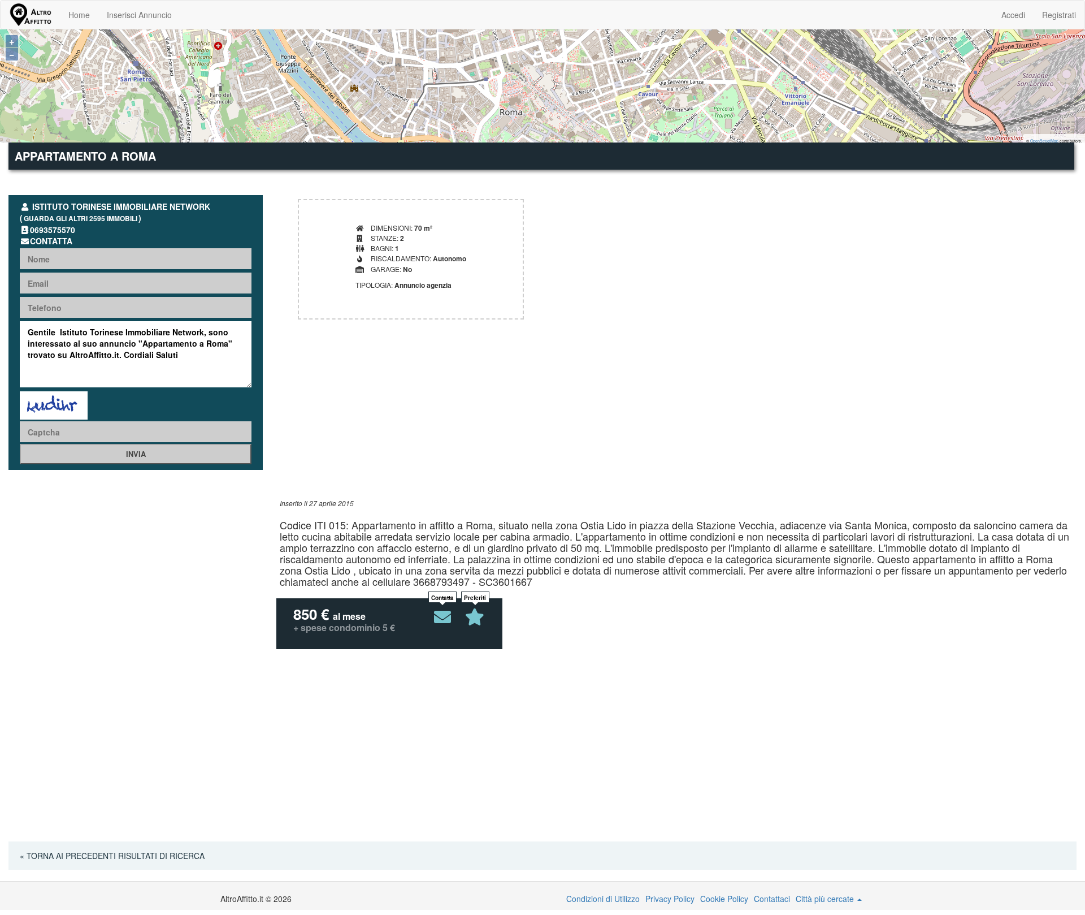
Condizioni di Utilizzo (603, 898)
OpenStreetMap (1044, 141)
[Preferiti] (475, 616)
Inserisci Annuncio (139, 14)
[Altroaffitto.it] (30, 15)
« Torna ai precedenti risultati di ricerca (112, 855)
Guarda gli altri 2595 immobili (80, 218)
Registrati (1059, 14)
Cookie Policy (724, 898)
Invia (136, 453)
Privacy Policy (670, 898)
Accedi (1013, 14)
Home (79, 14)
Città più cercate (826, 898)
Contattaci (772, 898)
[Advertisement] (619, 419)
